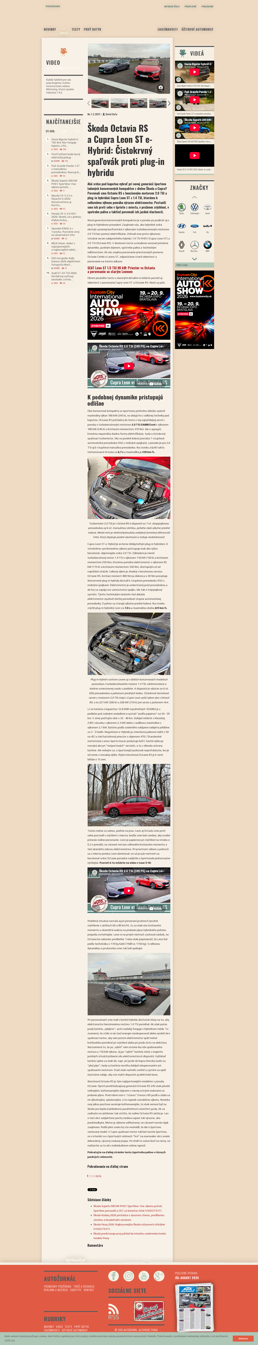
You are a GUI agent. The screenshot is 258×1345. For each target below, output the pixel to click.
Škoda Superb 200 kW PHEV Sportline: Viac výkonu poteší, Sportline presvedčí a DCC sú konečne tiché (195, 141)
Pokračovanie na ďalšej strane (107, 1166)
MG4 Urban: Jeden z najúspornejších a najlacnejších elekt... (64, 246)
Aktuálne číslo (171, 6)
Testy (76, 29)
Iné (66, 68)
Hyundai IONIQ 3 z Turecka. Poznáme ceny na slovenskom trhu (65, 231)
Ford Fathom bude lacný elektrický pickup (65, 156)
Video (64, 33)
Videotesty (74, 68)
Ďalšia (98, 1176)
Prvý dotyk (92, 29)
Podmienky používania (57, 1286)
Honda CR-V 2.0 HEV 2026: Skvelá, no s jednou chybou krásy (195, 169)
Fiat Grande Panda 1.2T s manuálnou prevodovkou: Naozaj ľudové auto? (195, 113)
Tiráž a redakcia (83, 1286)
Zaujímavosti (168, 29)
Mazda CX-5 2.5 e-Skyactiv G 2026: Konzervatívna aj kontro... (62, 200)
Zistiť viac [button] (10, 1340)
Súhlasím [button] (243, 1338)
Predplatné (190, 6)
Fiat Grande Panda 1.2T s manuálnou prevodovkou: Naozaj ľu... (66, 169)
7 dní (76, 131)
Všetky (49, 68)
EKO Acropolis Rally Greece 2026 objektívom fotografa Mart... (65, 261)
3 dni (63, 131)
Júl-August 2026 (187, 1277)
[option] (128, 69)
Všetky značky (182, 264)
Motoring (59, 68)
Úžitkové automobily (197, 29)
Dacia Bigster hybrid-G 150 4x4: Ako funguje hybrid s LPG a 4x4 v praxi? (195, 85)
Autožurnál (129, 22)
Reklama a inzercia (56, 1290)
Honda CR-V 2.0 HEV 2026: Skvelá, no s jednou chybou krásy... (66, 217)
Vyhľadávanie (53, 6)
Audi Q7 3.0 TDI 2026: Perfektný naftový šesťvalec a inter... (64, 276)
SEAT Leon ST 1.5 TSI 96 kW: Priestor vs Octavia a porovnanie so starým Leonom (121, 269)
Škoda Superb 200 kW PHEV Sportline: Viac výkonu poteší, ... (64, 184)
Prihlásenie (207, 6)
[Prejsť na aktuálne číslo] (194, 1307)
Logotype (76, 1290)
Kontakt (89, 1290)
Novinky (50, 29)
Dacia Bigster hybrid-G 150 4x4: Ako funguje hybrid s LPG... (64, 142)
